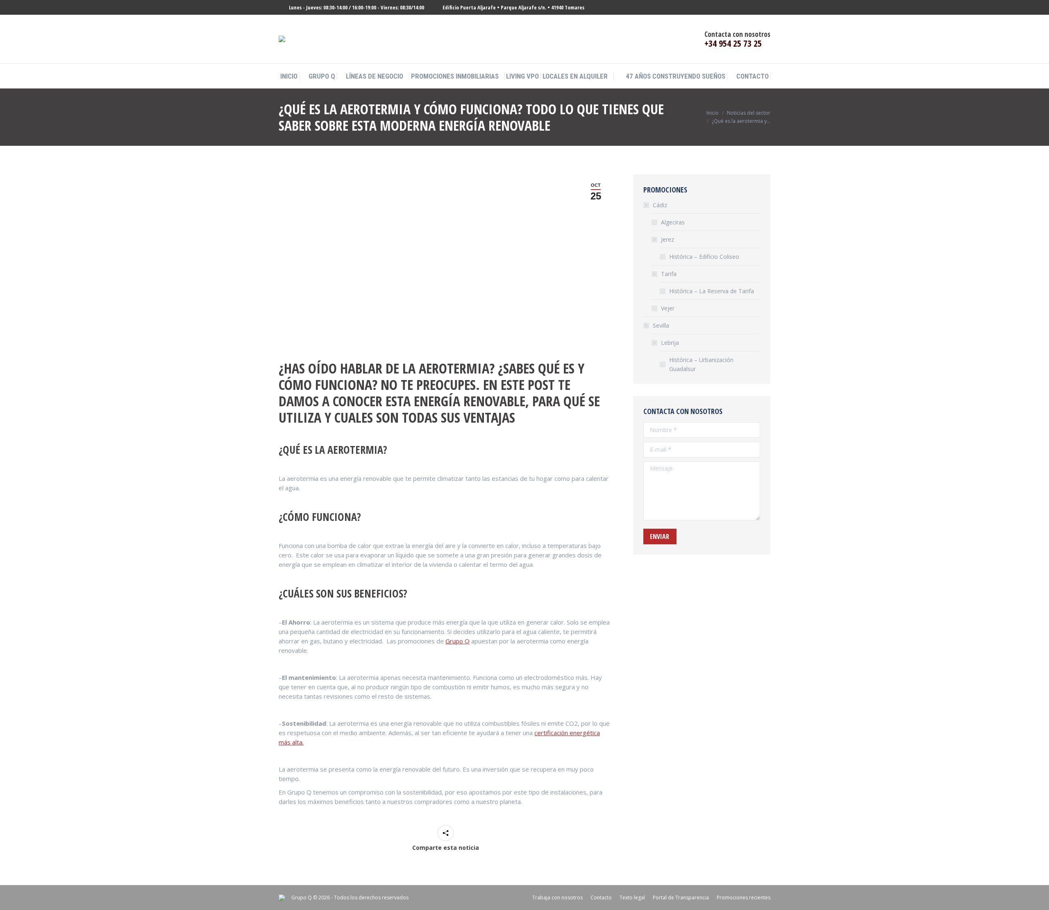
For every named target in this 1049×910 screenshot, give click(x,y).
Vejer (667, 308)
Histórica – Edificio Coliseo (704, 256)
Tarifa (669, 274)
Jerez (667, 239)
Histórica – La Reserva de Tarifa (711, 291)
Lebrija (670, 342)
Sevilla (661, 325)
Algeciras (673, 222)
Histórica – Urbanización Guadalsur (701, 364)
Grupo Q (457, 641)
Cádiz (660, 205)
